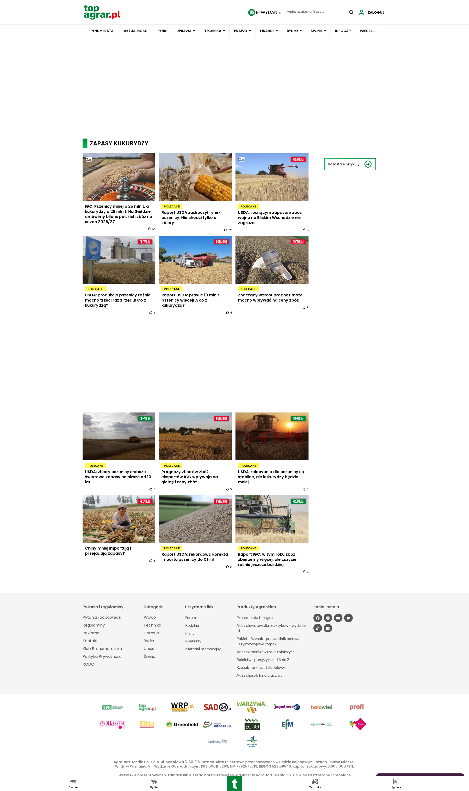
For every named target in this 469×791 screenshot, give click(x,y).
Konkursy (193, 641)
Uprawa (184, 30)
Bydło (292, 30)
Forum (190, 617)
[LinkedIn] (328, 628)
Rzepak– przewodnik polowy (260, 667)
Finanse (267, 30)
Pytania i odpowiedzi (102, 617)
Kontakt (90, 641)
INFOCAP (343, 30)
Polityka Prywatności (102, 656)
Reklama (91, 633)
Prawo (240, 30)
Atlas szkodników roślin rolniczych (265, 651)
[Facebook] (317, 618)
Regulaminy (94, 625)
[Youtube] (338, 618)
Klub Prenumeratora (102, 648)
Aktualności (136, 30)
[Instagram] (328, 618)
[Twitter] (348, 618)
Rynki (162, 30)
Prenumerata (101, 30)
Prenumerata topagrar (255, 617)
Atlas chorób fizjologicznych (260, 675)
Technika (212, 30)
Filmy (189, 633)
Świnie (316, 30)
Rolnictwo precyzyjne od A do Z (262, 659)
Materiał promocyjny (203, 648)
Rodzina (192, 625)
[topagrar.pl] (102, 12)
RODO (88, 664)
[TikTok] (317, 628)
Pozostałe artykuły (344, 164)
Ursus (149, 648)
